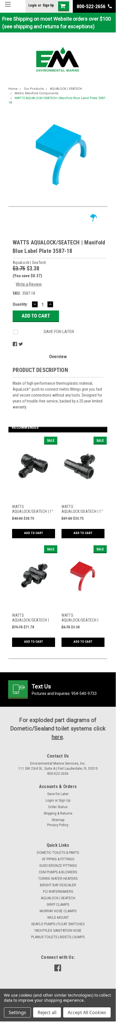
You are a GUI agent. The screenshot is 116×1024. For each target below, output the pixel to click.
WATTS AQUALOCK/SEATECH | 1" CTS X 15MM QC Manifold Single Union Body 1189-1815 (33, 509)
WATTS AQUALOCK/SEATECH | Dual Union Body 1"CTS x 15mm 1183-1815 (32, 618)
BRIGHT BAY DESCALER (58, 885)
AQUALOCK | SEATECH (66, 89)
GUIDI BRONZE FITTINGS (58, 866)
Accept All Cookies (87, 1012)
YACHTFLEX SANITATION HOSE (57, 931)
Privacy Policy (58, 825)
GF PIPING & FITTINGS (58, 859)
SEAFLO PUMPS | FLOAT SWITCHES (58, 924)
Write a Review (29, 284)
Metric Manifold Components (36, 93)
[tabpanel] (33, 491)
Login (32, 5)
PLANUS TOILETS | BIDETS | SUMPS (58, 937)
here (57, 737)
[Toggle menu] (7, 8)
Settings (17, 1012)
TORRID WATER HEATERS (58, 879)
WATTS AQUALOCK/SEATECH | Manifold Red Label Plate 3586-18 (82, 618)
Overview (58, 356)
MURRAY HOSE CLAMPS (58, 911)
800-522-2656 (91, 6)
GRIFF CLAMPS (58, 905)
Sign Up (48, 5)
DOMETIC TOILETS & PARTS (58, 853)
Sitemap (58, 820)
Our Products (34, 89)
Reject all (47, 1012)
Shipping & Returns (58, 813)
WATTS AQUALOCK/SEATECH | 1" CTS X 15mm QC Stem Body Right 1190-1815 (82, 509)
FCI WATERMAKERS (58, 892)
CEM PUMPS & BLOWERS (58, 872)
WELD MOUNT (58, 918)
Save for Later (58, 794)
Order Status (58, 807)
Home (13, 89)
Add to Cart (33, 533)
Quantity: (20, 304)
